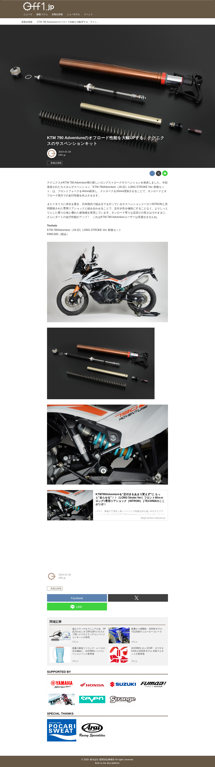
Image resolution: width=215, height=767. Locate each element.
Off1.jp (62, 155)
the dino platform (111, 763)
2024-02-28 (64, 151)
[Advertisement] (72, 544)
